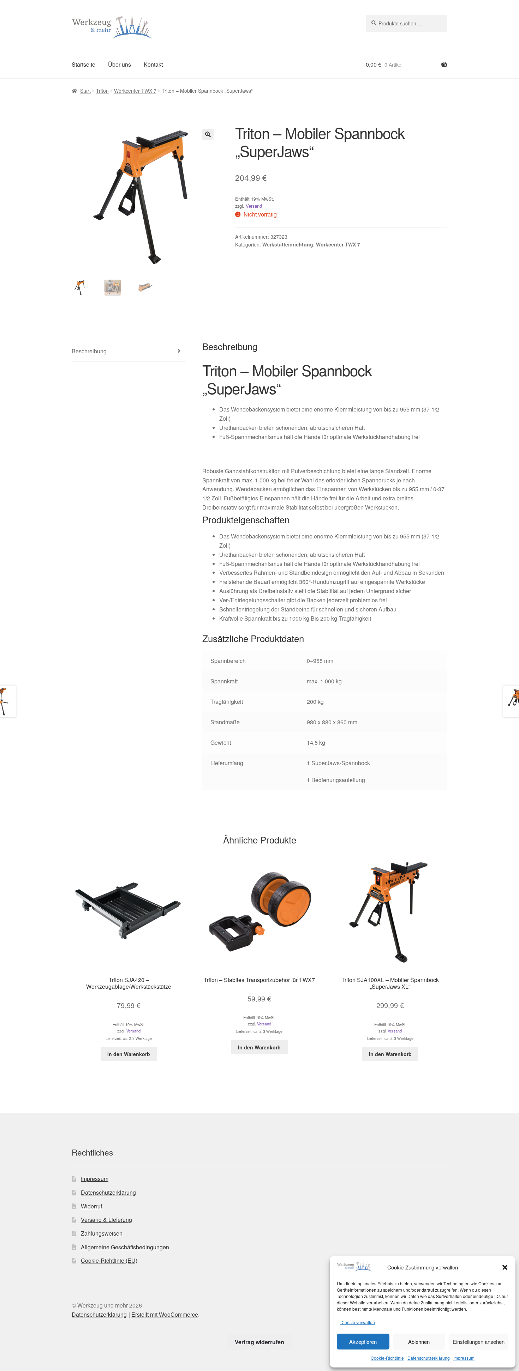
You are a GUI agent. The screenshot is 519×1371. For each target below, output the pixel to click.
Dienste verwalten (357, 1322)
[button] (504, 1267)
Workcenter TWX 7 (135, 90)
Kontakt (153, 64)
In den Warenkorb (128, 1054)
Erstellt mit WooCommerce (164, 1314)
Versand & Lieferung (106, 1219)
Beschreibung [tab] (89, 351)
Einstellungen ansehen (479, 1341)
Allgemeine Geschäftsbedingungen (125, 1247)
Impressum (464, 1358)
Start (85, 90)
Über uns (119, 64)
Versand (254, 205)
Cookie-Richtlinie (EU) (109, 1260)
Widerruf (91, 1206)
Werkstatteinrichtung (287, 244)
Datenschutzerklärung (428, 1358)
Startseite (83, 64)
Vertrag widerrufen (259, 1342)
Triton (102, 90)
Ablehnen (419, 1341)
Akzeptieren (363, 1341)
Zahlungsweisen (102, 1233)
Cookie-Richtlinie (387, 1358)
